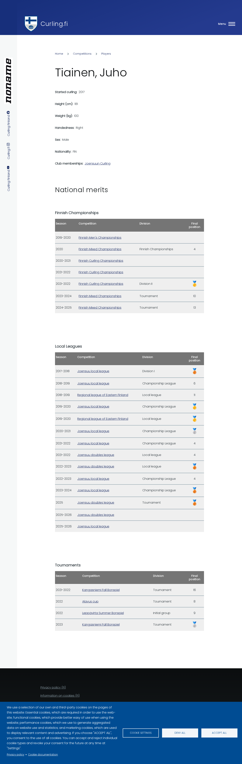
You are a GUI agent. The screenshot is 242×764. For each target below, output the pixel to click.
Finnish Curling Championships (101, 261)
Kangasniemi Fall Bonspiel (101, 590)
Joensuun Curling (97, 163)
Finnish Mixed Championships (100, 249)
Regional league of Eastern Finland (102, 395)
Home (59, 54)
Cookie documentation (43, 754)
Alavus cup (90, 601)
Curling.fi (54, 23)
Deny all (180, 733)
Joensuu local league (93, 371)
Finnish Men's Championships (100, 237)
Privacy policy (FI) (53, 687)
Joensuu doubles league (95, 455)
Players (106, 54)
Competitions (82, 54)
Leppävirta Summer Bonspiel (103, 613)
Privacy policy (15, 754)
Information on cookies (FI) (60, 695)
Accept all (219, 733)
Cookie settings (141, 733)
